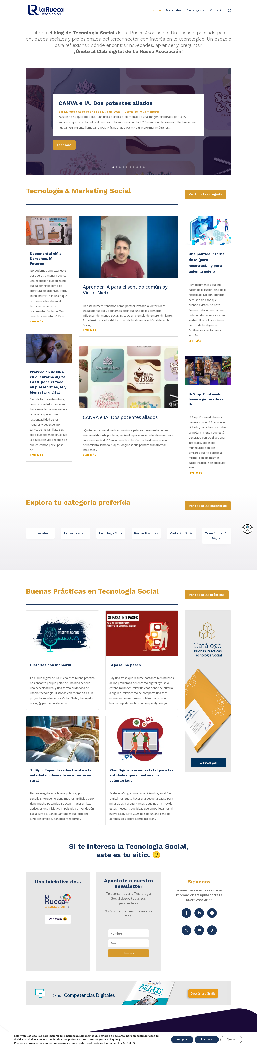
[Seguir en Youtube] (199, 930)
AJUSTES (129, 1043)
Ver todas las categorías (208, 506)
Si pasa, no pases (125, 665)
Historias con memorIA (50, 665)
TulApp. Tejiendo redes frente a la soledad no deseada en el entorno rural (60, 775)
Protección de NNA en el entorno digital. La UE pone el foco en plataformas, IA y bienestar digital (49, 382)
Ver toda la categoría (205, 194)
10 (144, 167)
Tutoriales (130, 111)
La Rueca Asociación (78, 111)
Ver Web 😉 (58, 919)
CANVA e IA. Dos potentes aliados (106, 103)
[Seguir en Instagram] (212, 913)
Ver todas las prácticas (206, 595)
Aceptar (182, 1039)
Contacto (216, 10)
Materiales (173, 10)
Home (157, 10)
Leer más (64, 145)
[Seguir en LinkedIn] (199, 913)
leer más (36, 321)
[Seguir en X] (186, 930)
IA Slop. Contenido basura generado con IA (208, 399)
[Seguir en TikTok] (212, 930)
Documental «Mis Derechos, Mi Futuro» (45, 258)
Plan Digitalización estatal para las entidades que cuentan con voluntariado (141, 775)
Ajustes (231, 1039)
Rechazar (207, 1039)
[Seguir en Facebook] (186, 913)
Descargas (193, 10)
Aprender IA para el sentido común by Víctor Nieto (125, 289)
